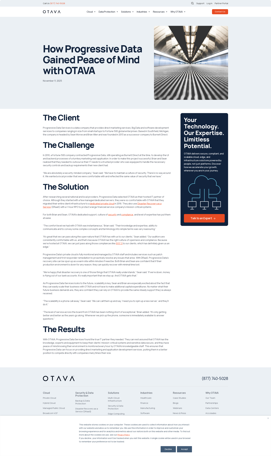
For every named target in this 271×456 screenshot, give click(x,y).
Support (200, 3)
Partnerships (212, 403)
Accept (184, 449)
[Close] (268, 418)
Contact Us (220, 11)
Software (145, 413)
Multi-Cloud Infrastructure (115, 399)
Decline (168, 449)
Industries (142, 11)
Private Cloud (49, 397)
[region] (135, 436)
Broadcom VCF (50, 413)
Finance (144, 403)
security (112, 214)
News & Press (179, 413)
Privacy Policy (123, 434)
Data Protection (107, 11)
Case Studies (179, 397)
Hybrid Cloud (49, 403)
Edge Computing (116, 413)
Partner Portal (221, 3)
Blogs (175, 403)
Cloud (90, 11)
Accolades (211, 413)
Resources (159, 11)
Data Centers (212, 408)
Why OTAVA (177, 11)
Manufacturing (147, 408)
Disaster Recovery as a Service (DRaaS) (86, 410)
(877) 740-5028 (57, 3)
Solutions (126, 11)
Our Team (210, 397)
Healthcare (145, 397)
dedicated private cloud (102, 203)
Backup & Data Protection (82, 402)
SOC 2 (119, 243)
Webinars (177, 408)
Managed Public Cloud (54, 408)
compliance (127, 214)
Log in (209, 3)
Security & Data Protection (84, 394)
